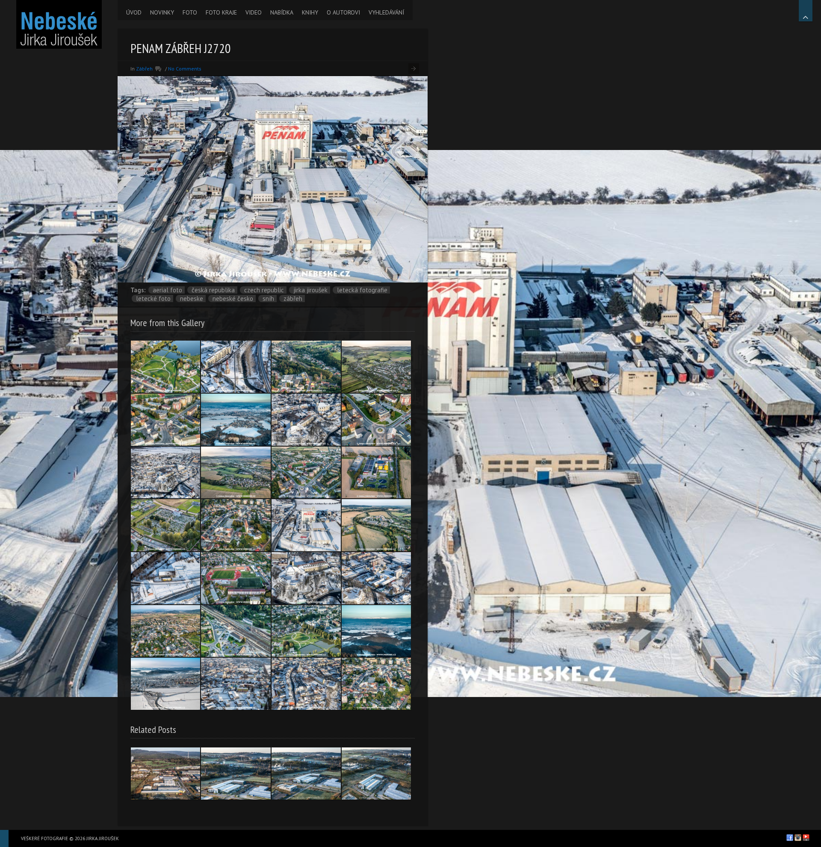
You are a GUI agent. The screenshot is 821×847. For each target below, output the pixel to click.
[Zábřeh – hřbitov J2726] (165, 525)
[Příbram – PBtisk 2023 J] (235, 773)
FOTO (190, 12)
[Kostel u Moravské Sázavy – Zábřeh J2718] (235, 367)
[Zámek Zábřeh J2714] (306, 578)
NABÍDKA (281, 12)
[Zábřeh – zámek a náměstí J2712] (306, 420)
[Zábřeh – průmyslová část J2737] (376, 525)
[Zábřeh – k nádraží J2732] (306, 367)
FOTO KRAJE (221, 12)
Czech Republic (264, 290)
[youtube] (806, 837)
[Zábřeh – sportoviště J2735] (235, 578)
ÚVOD (134, 12)
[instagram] (797, 837)
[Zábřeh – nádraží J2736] (235, 631)
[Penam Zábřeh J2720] (306, 525)
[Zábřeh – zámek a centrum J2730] (235, 525)
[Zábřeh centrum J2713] (165, 473)
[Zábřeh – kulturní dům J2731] (165, 420)
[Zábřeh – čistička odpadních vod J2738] (376, 473)
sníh (268, 298)
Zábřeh (144, 68)
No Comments (184, 68)
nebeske (191, 298)
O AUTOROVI (343, 12)
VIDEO (253, 12)
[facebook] (789, 837)
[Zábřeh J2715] (235, 684)
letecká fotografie (362, 290)
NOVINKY (162, 12)
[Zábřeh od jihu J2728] (165, 631)
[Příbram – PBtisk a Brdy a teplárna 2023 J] (165, 773)
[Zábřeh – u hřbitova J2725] (376, 367)
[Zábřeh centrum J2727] (376, 684)
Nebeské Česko (233, 298)
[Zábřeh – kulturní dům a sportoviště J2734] (306, 473)
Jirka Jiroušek (310, 290)
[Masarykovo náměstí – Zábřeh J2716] (306, 684)
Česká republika (213, 290)
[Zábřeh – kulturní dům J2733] (376, 420)
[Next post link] (413, 68)
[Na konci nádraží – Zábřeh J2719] (165, 578)
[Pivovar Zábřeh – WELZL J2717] (376, 578)
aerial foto (167, 290)
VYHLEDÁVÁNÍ (386, 12)
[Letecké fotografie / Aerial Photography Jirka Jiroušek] (59, 24)
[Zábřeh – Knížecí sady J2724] (306, 631)
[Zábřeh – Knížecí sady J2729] (165, 367)
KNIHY (310, 12)
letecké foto (153, 298)
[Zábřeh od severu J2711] (165, 684)
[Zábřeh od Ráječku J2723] (235, 473)
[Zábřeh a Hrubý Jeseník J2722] (235, 420)
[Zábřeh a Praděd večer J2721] (376, 631)
